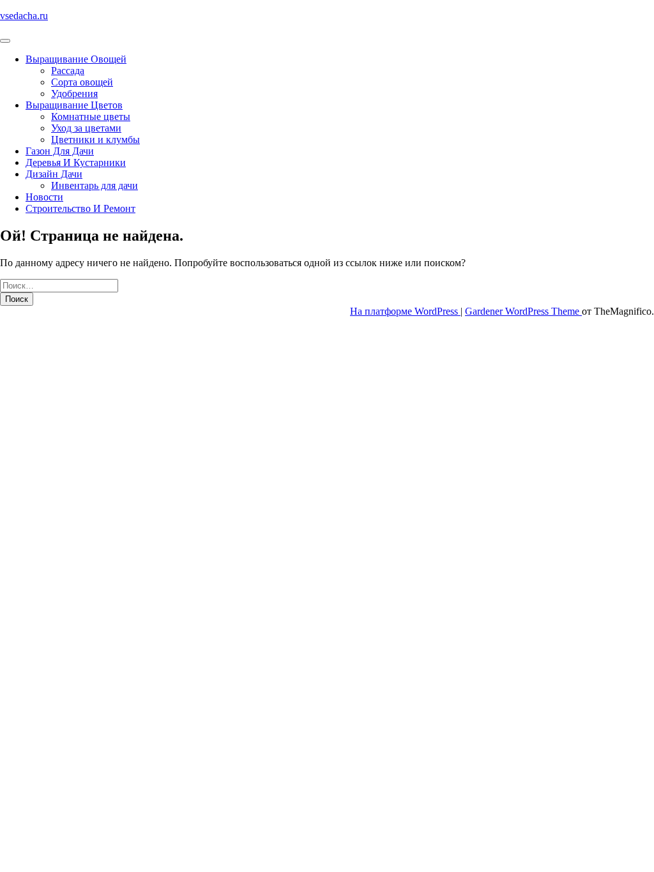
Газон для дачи (60, 151)
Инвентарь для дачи (94, 185)
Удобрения (74, 93)
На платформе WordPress (405, 311)
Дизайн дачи (54, 174)
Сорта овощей (82, 82)
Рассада (67, 70)
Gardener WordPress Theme (523, 311)
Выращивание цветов (74, 105)
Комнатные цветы (90, 116)
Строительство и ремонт (80, 208)
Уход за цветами (86, 128)
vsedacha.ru (24, 15)
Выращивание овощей (76, 59)
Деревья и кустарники (76, 162)
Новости (44, 197)
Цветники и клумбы (95, 139)
